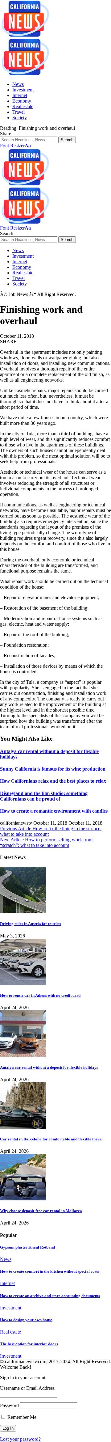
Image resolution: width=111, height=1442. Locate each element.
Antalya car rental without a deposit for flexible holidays (49, 1067)
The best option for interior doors (29, 1344)
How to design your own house (26, 1319)
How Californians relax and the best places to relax (53, 781)
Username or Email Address (27, 1388)
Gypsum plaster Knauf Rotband (27, 1247)
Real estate (10, 1331)
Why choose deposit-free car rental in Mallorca (41, 1210)
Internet (7, 1283)
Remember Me (21, 1417)
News (5, 1259)
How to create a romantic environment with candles (54, 811)
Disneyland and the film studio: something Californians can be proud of (44, 796)
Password (9, 1405)
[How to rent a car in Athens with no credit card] (23, 983)
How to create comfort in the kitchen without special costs (49, 1271)
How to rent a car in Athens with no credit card (40, 995)
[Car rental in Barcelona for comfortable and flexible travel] (23, 1127)
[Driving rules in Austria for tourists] (23, 911)
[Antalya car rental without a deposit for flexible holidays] (23, 1055)
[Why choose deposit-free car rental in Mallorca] (23, 1198)
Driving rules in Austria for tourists (30, 923)
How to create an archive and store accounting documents (50, 1295)
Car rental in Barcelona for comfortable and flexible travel (51, 1139)
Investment (10, 1307)
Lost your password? (20, 1439)
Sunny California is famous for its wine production (52, 769)
